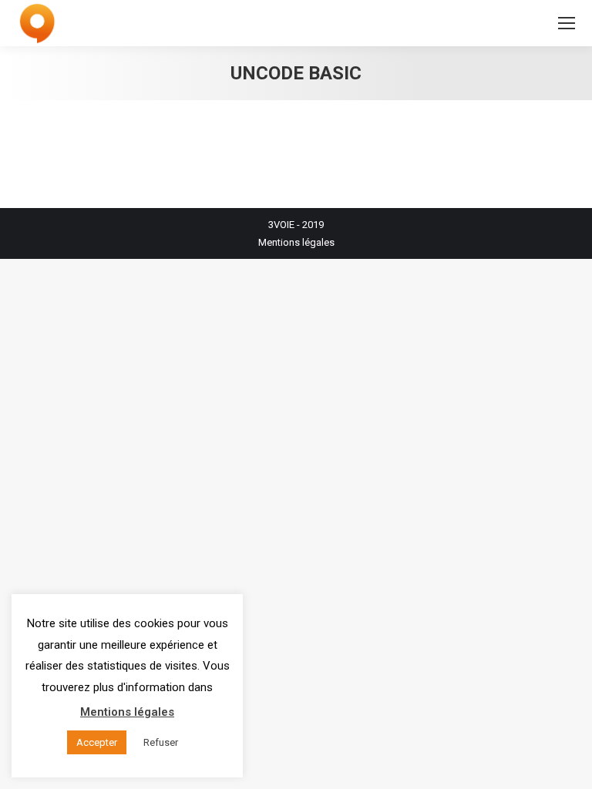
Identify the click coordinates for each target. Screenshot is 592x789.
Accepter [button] (96, 742)
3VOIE (281, 224)
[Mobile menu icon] (567, 23)
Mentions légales (296, 242)
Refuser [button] (160, 742)
